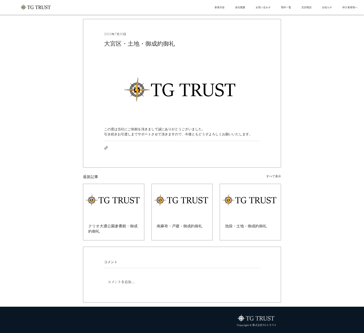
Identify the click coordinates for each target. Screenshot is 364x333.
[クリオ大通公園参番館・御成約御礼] (113, 201)
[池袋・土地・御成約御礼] (250, 201)
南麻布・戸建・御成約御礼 (179, 225)
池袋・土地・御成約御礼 (246, 225)
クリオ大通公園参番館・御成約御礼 (113, 228)
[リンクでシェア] (106, 148)
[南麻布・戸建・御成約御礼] (182, 201)
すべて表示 (273, 176)
